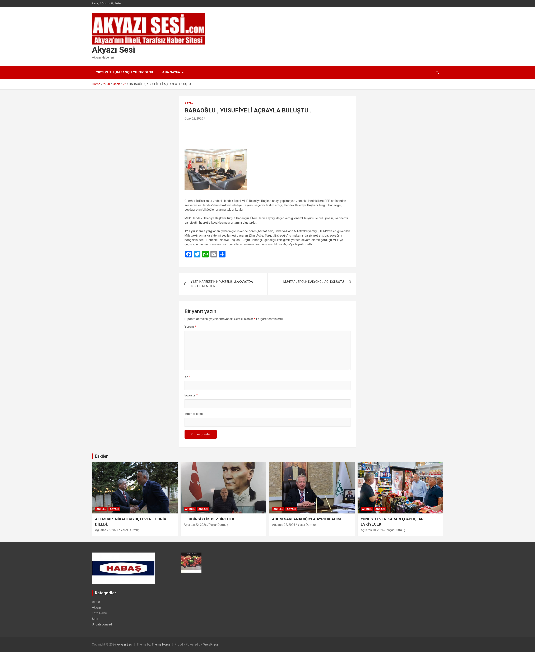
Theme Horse (161, 644)
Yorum (190, 327)
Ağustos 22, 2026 (106, 530)
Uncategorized (102, 624)
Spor (95, 619)
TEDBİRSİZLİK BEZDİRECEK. (210, 519)
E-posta (191, 395)
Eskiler (101, 456)
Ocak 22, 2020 (194, 118)
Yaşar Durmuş (130, 530)
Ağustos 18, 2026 (372, 530)
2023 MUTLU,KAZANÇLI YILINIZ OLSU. (125, 72)
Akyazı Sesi (113, 50)
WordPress (211, 644)
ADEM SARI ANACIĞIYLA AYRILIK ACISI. (307, 519)
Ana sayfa (171, 72)
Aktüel (101, 509)
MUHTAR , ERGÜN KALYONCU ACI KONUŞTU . (314, 282)
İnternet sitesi (194, 414)
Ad (188, 377)
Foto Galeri (99, 613)
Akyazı (190, 103)
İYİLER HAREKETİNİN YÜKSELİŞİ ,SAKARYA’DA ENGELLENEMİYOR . (221, 284)
